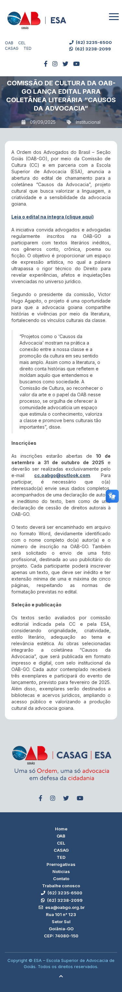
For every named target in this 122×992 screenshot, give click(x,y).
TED (27, 48)
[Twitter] (65, 63)
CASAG (12, 48)
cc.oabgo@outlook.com (62, 475)
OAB (9, 42)
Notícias (61, 871)
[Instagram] (55, 63)
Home (61, 828)
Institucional (88, 122)
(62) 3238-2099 (92, 48)
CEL (22, 42)
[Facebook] (45, 63)
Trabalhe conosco (61, 885)
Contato (61, 878)
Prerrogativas (61, 864)
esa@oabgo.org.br (64, 907)
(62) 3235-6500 (93, 42)
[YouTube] (76, 63)
